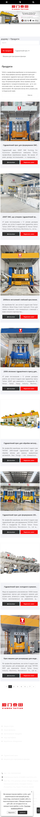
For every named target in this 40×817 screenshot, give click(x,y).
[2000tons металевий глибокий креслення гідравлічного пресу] (19, 270)
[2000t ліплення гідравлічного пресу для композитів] (19, 347)
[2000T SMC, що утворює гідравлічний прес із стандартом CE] (19, 193)
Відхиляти (11, 812)
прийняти (22, 812)
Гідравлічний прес (11, 755)
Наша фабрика (9, 730)
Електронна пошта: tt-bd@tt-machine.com (20, 777)
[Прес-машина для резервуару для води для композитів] (19, 634)
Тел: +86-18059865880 (12, 773)
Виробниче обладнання (13, 741)
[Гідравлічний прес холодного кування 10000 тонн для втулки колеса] (19, 563)
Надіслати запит (29, 162)
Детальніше (11, 162)
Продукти (14, 39)
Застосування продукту (13, 734)
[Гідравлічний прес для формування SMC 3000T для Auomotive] (19, 121)
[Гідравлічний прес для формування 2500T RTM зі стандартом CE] (19, 491)
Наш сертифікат (10, 737)
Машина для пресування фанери (17, 759)
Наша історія (9, 726)
